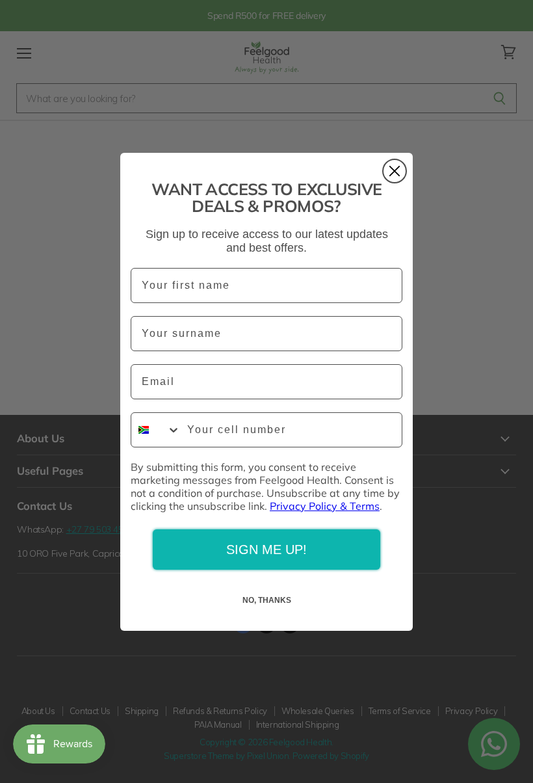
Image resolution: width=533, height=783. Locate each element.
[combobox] (156, 430)
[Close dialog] (394, 171)
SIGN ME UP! (266, 549)
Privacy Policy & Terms (325, 505)
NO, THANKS (266, 600)
